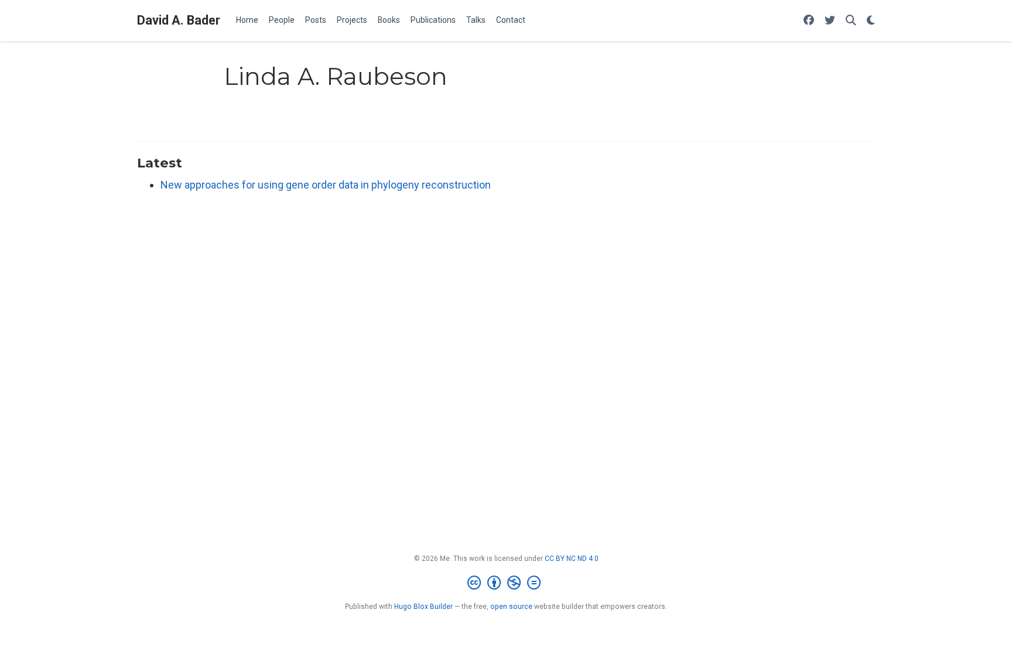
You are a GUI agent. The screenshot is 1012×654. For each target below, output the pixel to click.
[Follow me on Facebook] (809, 21)
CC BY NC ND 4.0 (572, 558)
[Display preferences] (871, 21)
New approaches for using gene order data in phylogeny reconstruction (325, 185)
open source (511, 606)
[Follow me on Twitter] (830, 21)
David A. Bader (178, 20)
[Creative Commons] (506, 583)
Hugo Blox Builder (423, 606)
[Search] (851, 21)
